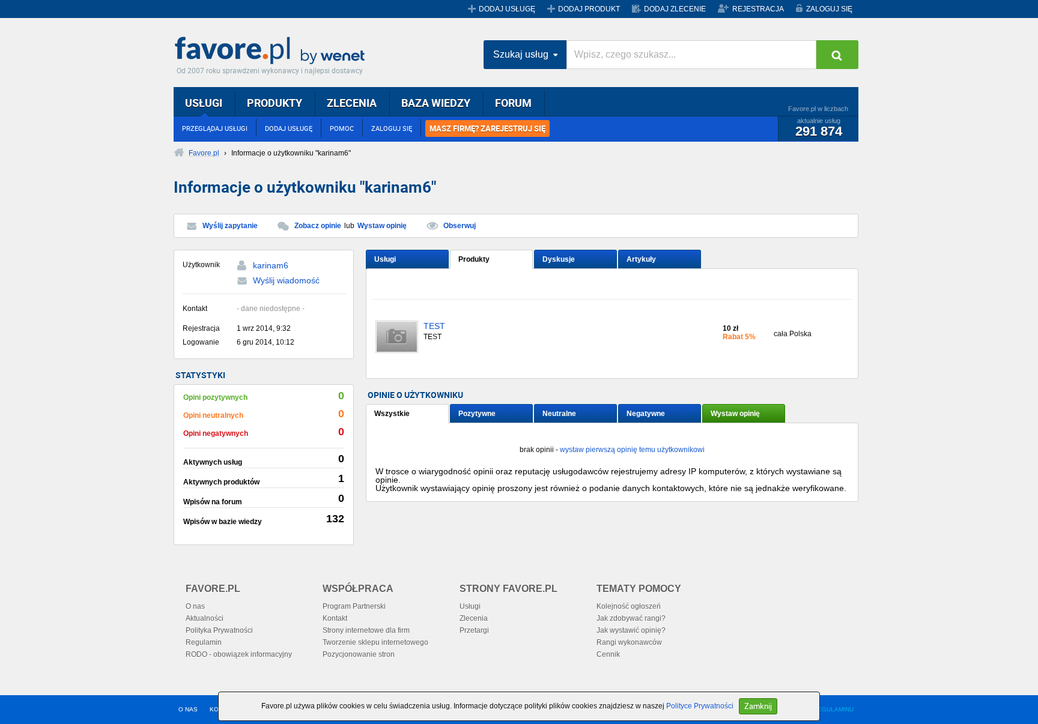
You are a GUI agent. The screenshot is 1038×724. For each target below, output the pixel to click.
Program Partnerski (354, 606)
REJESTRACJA (758, 9)
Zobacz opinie (317, 226)
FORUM (513, 102)
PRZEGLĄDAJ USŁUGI (214, 128)
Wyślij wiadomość (286, 280)
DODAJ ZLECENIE (675, 9)
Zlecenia (474, 618)
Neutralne (559, 413)
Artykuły (641, 259)
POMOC (342, 128)
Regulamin (204, 642)
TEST (434, 326)
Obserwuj (459, 226)
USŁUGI (203, 102)
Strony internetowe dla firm (366, 630)
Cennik (608, 654)
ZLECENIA (352, 102)
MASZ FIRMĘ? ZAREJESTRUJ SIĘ (487, 128)
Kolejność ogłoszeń (628, 606)
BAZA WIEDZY (435, 102)
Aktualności (204, 618)
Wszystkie (392, 413)
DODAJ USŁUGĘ (507, 9)
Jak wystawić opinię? (631, 630)
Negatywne (646, 413)
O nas (195, 606)
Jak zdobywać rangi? (631, 618)
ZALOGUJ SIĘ (829, 9)
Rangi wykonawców (629, 642)
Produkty (474, 259)
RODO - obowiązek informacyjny (239, 654)
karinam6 (270, 265)
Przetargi (474, 630)
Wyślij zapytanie (230, 226)
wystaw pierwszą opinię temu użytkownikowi (632, 449)
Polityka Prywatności (219, 630)
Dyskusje (558, 259)
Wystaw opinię (382, 226)
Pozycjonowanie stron (359, 654)
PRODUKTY (274, 102)
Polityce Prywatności (699, 706)
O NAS (188, 709)
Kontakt (335, 618)
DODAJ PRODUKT (589, 9)
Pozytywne (477, 413)
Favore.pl (273, 51)
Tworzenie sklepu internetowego (375, 642)
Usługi (385, 259)
